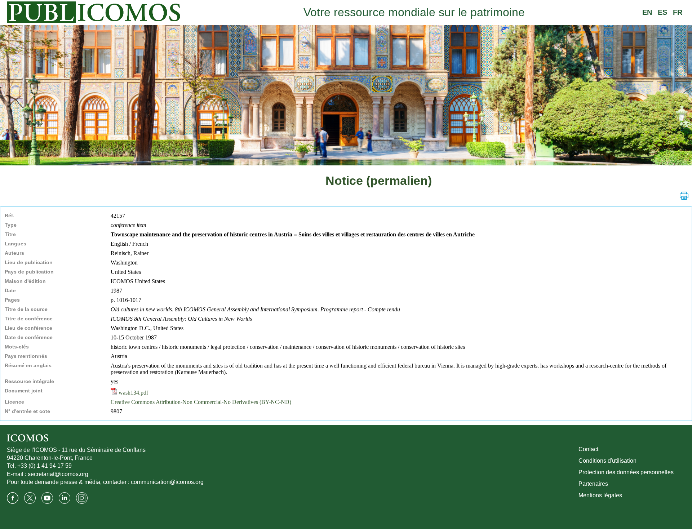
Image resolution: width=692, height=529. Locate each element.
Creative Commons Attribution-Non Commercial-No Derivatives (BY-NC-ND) (201, 402)
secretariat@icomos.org (58, 474)
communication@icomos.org (167, 482)
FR (677, 12)
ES (662, 12)
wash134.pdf (132, 393)
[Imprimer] (684, 196)
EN (647, 12)
